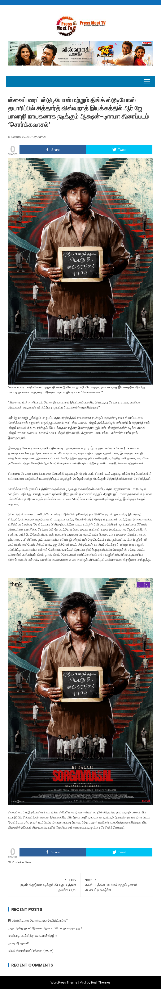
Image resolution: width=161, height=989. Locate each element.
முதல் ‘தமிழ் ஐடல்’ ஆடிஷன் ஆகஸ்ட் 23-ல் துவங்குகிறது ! (45, 928)
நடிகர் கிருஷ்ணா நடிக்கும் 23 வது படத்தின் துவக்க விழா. (48, 884)
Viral (83, 982)
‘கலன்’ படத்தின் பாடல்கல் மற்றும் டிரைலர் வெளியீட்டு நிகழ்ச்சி (111, 884)
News (28, 862)
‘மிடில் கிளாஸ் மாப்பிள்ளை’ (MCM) (31, 950)
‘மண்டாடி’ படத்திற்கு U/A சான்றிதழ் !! (32, 935)
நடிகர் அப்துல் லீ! (18, 943)
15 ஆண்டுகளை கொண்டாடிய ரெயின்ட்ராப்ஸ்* (38, 920)
